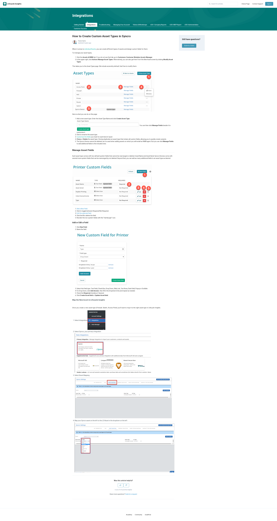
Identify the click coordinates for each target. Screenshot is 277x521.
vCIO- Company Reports (158, 25)
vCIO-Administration (191, 25)
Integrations (91, 25)
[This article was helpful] (120, 485)
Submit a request (131, 494)
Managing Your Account (121, 25)
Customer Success (80, 28)
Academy (129, 514)
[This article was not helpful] (126, 485)
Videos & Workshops (140, 25)
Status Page (246, 4)
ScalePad (148, 514)
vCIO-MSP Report (175, 25)
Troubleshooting (104, 25)
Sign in (269, 4)
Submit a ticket (189, 45)
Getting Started (79, 25)
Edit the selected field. (84, 213)
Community (138, 514)
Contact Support (257, 4)
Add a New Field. (82, 209)
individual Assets (90, 49)
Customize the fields (84, 137)
